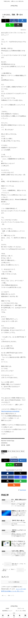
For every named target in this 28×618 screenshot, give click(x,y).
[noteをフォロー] (7, 481)
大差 (19, 451)
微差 (23, 451)
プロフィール (20, 608)
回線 (14, 451)
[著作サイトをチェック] (7, 473)
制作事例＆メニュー (7, 610)
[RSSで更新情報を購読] (14, 484)
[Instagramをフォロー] (20, 477)
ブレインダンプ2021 (21, 610)
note (14, 613)
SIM (10, 451)
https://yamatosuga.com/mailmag (10, 411)
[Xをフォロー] (20, 473)
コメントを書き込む (14, 582)
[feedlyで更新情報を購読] (20, 481)
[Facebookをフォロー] (7, 477)
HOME (7, 608)
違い (4, 453)
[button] (18, 25)
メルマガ (5, 451)
